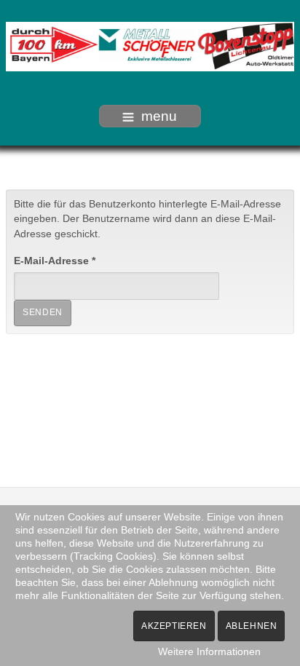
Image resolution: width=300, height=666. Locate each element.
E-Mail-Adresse (54, 260)
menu (159, 116)
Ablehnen (251, 626)
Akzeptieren (174, 626)
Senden (43, 312)
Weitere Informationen (209, 651)
